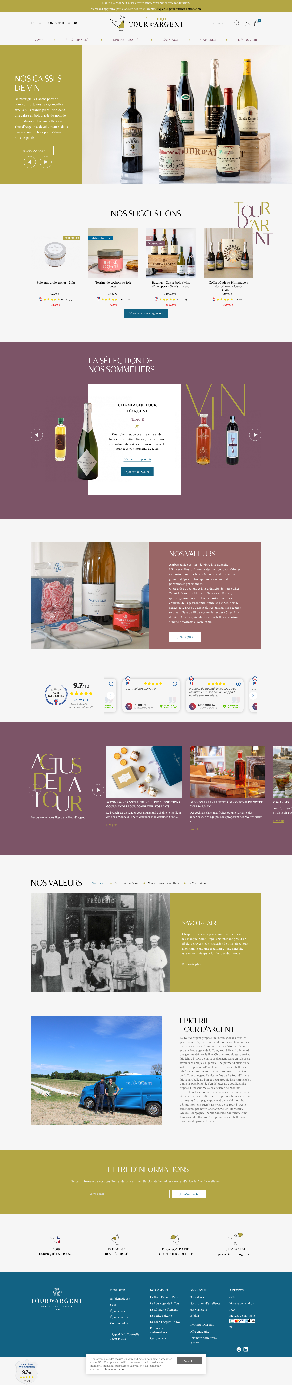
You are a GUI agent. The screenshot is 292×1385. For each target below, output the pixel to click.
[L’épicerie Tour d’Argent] (146, 23)
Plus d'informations (115, 1369)
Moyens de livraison (241, 1303)
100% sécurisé (116, 1254)
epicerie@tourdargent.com (235, 1254)
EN (33, 23)
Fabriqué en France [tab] (128, 883)
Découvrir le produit (137, 459)
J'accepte (189, 1360)
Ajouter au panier (137, 471)
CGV (232, 1297)
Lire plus (111, 825)
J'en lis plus (185, 637)
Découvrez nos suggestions (146, 313)
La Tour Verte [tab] (197, 883)
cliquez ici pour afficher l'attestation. (179, 9)
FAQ (232, 1309)
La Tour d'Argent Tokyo (165, 1322)
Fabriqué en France (56, 1254)
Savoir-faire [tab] (99, 883)
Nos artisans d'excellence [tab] (164, 883)
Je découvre (33, 136)
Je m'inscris (187, 1194)
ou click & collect (176, 1254)
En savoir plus (191, 964)
